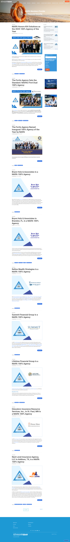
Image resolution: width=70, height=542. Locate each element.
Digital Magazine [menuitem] (30, 522)
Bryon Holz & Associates (17, 253)
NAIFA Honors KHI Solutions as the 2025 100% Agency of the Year (26, 29)
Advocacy (16, 120)
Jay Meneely (24, 388)
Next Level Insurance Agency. (25, 491)
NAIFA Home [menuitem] (15, 522)
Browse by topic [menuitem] (15, 527)
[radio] (50, 62)
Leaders (24, 262)
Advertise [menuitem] (29, 524)
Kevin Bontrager (17, 342)
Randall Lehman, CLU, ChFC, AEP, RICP (28, 344)
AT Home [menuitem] (14, 524)
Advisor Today (20, 120)
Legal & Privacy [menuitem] (54, 534)
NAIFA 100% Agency (21, 73)
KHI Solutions (23, 59)
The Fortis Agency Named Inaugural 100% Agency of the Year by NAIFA (25, 129)
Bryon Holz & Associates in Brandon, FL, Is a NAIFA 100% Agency (25, 220)
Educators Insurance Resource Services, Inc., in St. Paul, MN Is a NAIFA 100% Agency (26, 411)
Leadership (16, 262)
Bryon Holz (21, 199)
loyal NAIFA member (33, 388)
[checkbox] (50, 65)
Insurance (24, 504)
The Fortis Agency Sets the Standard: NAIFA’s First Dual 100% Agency (24, 82)
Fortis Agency (15, 110)
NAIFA (13, 225)
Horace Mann (16, 442)
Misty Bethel (14, 63)
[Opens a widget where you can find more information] (66, 541)
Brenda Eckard (23, 62)
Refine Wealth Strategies (18, 296)
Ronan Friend (14, 176)
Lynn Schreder (29, 62)
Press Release (17, 73)
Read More (39, 69)
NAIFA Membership (15, 33)
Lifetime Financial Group (16, 388)
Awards (16, 165)
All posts (25, 509)
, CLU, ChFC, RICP (35, 296)
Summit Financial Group (32, 345)
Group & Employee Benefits (18, 504)
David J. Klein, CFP (28, 296)
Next (41, 509)
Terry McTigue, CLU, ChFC (27, 299)
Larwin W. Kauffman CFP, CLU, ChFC (27, 297)
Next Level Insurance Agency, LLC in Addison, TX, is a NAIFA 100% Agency (25, 459)
